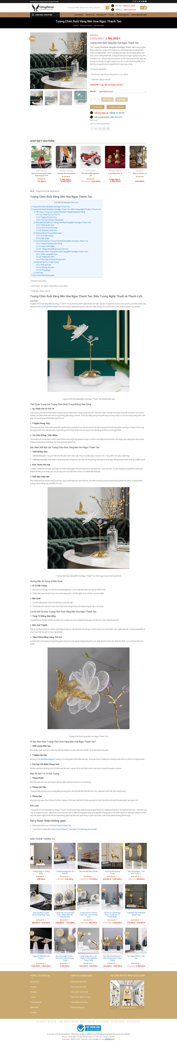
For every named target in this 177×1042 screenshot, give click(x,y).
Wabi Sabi (34, 1007)
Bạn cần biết (52, 1021)
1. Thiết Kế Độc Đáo (45, 225)
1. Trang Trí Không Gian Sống (49, 243)
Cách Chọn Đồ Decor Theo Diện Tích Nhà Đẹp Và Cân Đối (73, 829)
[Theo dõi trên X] (137, 1)
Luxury (33, 997)
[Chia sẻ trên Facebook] (92, 129)
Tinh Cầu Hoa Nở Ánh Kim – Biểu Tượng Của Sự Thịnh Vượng (112, 958)
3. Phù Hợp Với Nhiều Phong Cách (51, 259)
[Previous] (34, 60)
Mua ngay (121, 99)
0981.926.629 (130, 9)
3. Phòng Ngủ (43, 270)
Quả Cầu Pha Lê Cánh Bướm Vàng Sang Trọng (41, 914)
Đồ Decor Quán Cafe (87, 1021)
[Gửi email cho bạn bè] (100, 129)
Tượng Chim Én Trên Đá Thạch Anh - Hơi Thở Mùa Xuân (88, 915)
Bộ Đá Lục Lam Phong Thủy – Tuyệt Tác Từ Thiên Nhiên (112, 915)
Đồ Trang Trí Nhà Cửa (86, 25)
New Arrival (90, 15)
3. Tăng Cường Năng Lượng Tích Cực (52, 249)
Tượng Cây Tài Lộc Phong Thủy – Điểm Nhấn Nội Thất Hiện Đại (64, 915)
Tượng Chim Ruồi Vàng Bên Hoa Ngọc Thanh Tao (50, 206)
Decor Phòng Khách (133, 1021)
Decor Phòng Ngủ (102, 1021)
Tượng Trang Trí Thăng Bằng (40, 872)
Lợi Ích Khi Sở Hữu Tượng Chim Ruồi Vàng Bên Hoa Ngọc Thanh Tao (61, 241)
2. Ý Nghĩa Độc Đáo (45, 257)
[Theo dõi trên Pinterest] (143, 1)
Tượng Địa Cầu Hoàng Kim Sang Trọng (136, 914)
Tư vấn (111, 15)
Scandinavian (35, 1002)
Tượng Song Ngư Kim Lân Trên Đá (65, 872)
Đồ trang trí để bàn (99, 25)
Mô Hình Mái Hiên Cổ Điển (88, 871)
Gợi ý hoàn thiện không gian (42, 275)
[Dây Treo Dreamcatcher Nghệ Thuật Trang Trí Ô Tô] (41, 157)
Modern (33, 987)
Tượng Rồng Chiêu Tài (115, 173)
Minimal (33, 992)
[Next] (83, 60)
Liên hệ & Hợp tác (122, 15)
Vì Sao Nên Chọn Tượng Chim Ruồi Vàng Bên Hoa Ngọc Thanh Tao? (61, 251)
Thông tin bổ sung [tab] (42, 191)
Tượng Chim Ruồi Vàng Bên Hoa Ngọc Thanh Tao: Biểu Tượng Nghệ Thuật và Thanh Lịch (66, 209)
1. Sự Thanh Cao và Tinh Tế (48, 214)
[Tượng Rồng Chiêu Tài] (115, 157)
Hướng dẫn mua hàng (79, 1002)
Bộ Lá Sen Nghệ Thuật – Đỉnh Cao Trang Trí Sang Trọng (65, 958)
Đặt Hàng (107, 99)
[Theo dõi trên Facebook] (133, 1)
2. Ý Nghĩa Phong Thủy (46, 217)
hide (76, 202)
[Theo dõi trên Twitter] (139, 1)
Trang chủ (76, 25)
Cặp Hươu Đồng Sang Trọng (112, 872)
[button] (143, 7)
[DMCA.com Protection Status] (110, 1039)
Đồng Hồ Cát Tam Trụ (140, 173)
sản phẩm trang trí (51, 306)
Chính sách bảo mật (78, 987)
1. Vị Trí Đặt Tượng (44, 236)
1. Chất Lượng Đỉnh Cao (46, 254)
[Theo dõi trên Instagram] (135, 1)
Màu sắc (93, 91)
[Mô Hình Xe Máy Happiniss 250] (90, 157)
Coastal (33, 1012)
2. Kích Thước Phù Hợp (46, 228)
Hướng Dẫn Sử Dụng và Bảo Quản (48, 233)
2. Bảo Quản (42, 238)
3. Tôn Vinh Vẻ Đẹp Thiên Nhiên (50, 220)
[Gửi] (107, 7)
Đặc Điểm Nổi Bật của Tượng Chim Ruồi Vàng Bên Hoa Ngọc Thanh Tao (62, 222)
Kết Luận (38, 273)
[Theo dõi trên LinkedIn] (145, 1)
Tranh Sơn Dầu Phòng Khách (66, 173)
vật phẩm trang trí (47, 759)
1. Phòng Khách (43, 265)
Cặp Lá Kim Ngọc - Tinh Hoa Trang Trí (136, 872)
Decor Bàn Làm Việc (118, 1021)
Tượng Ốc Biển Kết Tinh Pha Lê (41, 957)
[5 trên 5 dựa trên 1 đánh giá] (118, 35)
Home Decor (78, 15)
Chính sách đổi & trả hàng (80, 997)
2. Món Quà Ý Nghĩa (45, 246)
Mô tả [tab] (32, 191)
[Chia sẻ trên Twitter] (96, 129)
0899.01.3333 (129, 5)
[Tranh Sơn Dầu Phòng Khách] (66, 157)
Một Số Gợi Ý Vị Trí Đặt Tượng (46, 262)
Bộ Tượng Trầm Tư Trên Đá (136, 957)
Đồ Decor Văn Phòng (71, 1021)
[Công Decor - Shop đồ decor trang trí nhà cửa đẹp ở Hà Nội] (46, 7)
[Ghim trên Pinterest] (104, 129)
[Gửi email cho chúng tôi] (141, 1)
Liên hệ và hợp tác (77, 1007)
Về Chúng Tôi (101, 15)
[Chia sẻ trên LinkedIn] (108, 129)
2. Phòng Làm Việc (45, 267)
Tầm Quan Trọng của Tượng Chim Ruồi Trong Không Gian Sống (59, 212)
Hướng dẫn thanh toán (79, 992)
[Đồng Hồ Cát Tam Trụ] (140, 157)
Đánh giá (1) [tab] (54, 191)
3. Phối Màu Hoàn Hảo (46, 230)
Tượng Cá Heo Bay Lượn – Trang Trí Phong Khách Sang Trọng (88, 958)
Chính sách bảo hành (139, 15)
